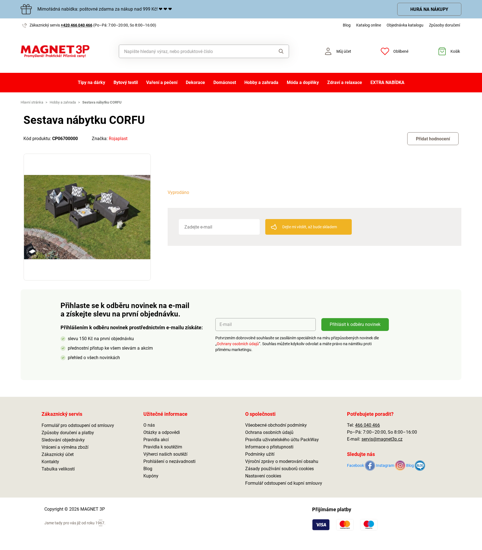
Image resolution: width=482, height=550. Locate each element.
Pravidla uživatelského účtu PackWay (282, 439)
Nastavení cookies (263, 476)
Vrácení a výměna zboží (65, 447)
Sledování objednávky (63, 440)
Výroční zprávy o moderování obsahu (281, 461)
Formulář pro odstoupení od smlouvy (78, 425)
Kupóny (150, 476)
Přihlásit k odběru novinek (355, 324)
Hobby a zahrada (261, 82)
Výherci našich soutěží (165, 454)
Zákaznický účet (58, 454)
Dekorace (195, 82)
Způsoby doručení (444, 25)
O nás (149, 425)
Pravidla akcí (156, 439)
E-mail (226, 324)
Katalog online (368, 25)
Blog (347, 25)
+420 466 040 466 (76, 25)
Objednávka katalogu (405, 25)
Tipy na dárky (91, 82)
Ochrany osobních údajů (238, 344)
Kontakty (50, 461)
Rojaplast (118, 138)
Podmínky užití (259, 454)
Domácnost (224, 82)
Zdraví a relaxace (344, 82)
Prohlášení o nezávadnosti (169, 461)
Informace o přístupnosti (269, 447)
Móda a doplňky (303, 82)
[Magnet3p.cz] (55, 51)
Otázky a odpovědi (161, 432)
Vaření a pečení (161, 82)
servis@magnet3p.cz (382, 439)
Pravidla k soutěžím (162, 447)
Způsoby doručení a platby (68, 432)
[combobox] (191, 51)
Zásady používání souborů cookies (279, 468)
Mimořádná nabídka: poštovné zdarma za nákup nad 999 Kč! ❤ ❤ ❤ (104, 9)
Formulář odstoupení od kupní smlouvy (283, 483)
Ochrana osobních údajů (269, 432)
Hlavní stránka (32, 102)
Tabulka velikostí (58, 469)
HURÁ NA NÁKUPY (429, 9)
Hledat (275, 51)
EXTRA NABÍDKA (387, 82)
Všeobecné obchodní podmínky (276, 425)
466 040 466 (367, 425)
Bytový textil (126, 82)
